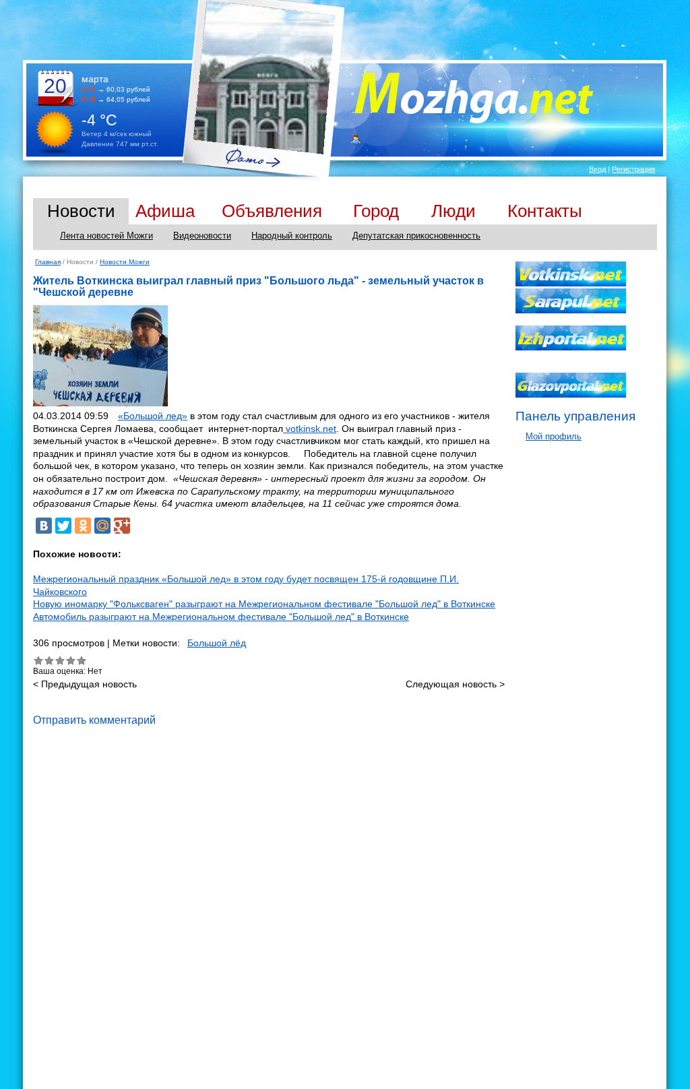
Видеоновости (202, 235)
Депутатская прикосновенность (416, 235)
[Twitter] (63, 526)
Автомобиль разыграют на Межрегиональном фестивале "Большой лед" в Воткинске (221, 616)
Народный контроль (291, 235)
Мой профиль (554, 436)
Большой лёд (216, 642)
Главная (48, 262)
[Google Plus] (122, 526)
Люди (453, 211)
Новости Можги (125, 262)
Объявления (272, 211)
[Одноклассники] (83, 526)
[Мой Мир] (102, 526)
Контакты (544, 211)
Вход (597, 169)
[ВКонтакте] (44, 526)
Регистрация (633, 169)
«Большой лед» (152, 415)
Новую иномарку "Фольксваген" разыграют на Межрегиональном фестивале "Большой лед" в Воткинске (264, 603)
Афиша (165, 211)
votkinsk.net (309, 428)
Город (376, 211)
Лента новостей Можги (106, 235)
